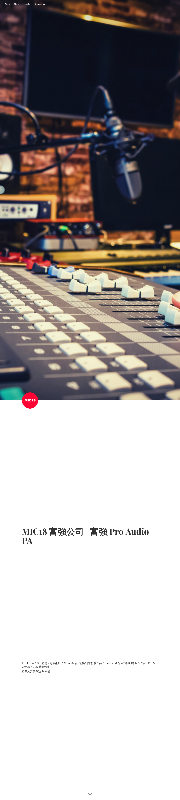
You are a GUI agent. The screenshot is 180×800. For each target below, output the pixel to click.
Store (7, 4)
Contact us (40, 4)
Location (27, 4)
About (16, 4)
